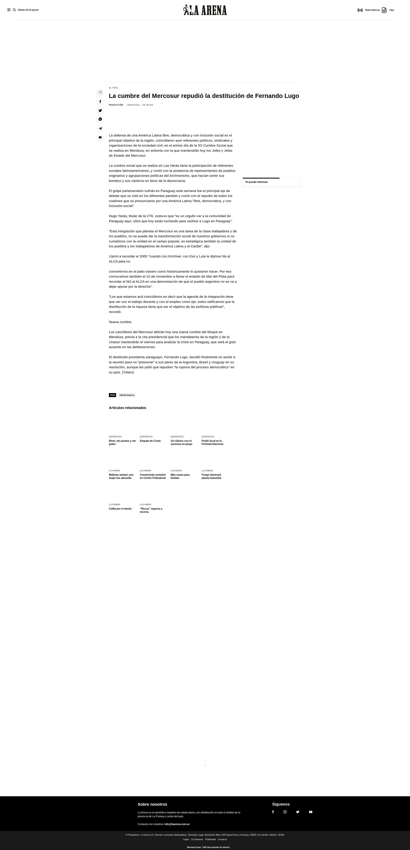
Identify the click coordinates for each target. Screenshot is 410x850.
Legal (186, 839)
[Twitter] (297, 812)
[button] (100, 102)
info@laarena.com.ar (177, 824)
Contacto (222, 839)
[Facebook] (273, 812)
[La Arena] (205, 10)
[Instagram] (285, 812)
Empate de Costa (150, 440)
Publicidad (210, 839)
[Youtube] (310, 812)
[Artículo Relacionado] (122, 423)
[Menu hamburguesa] (8, 10)
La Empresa (197, 839)
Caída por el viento (120, 508)
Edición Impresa (127, 395)
